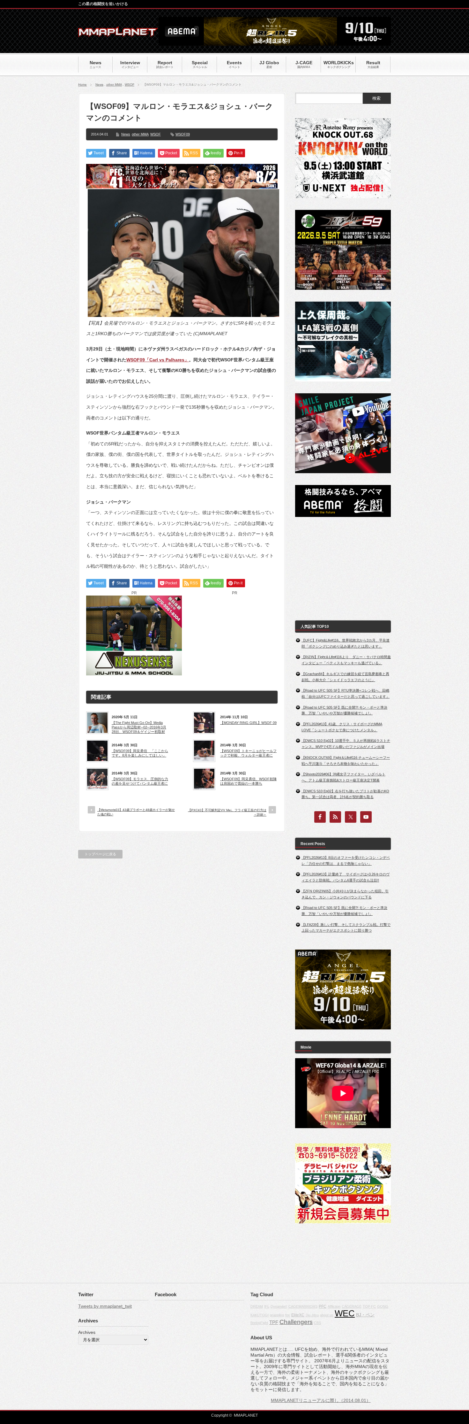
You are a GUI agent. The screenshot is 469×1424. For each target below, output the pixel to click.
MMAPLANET (246, 1415)
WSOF (129, 84)
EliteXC (297, 1315)
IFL (266, 1306)
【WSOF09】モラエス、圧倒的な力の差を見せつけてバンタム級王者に (140, 781)
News (99, 84)
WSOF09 (182, 134)
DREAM (256, 1306)
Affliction (334, 1306)
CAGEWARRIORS (302, 1306)
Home (82, 84)
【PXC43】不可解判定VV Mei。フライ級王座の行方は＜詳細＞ (227, 812)
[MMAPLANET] (118, 33)
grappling (277, 1315)
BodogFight (259, 1323)
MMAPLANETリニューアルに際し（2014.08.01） (321, 1400)
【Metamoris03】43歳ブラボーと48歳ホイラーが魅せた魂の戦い (136, 812)
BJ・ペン (365, 1314)
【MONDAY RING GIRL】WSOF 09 (248, 723)
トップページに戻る (100, 854)
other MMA (114, 84)
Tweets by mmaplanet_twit (105, 1306)
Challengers (296, 1322)
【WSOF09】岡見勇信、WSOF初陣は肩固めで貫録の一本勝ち (248, 781)
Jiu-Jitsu (312, 1315)
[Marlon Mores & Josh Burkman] (183, 315)
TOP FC (369, 1306)
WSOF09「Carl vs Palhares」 (157, 359)
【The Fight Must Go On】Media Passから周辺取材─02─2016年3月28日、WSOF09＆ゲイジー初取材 (139, 727)
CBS (317, 1323)
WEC (345, 1313)
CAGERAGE (351, 1306)
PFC (322, 1306)
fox (287, 1315)
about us (326, 1315)
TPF (273, 1322)
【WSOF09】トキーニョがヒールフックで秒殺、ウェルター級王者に (248, 753)
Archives (86, 1332)
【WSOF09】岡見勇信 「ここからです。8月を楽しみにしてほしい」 (140, 753)
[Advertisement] (234, 635)
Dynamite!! (279, 1306)
